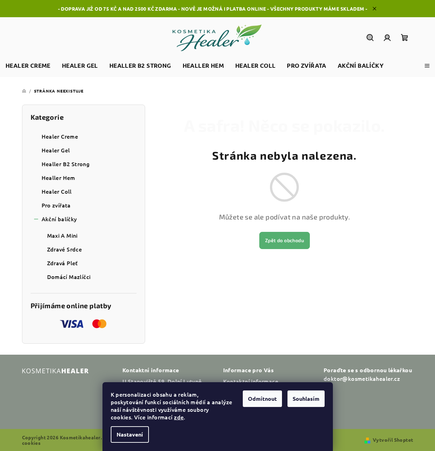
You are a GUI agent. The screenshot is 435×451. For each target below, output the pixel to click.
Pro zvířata (56, 205)
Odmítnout (262, 398)
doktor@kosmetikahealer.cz (362, 378)
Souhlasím (306, 398)
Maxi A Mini (62, 235)
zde (179, 417)
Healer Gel (56, 150)
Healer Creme (60, 136)
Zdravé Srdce (64, 249)
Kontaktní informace (251, 381)
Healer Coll (57, 191)
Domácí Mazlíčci (69, 276)
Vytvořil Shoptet (393, 440)
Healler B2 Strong (66, 164)
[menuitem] (28, 66)
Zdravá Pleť (62, 263)
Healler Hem (58, 177)
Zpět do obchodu (284, 240)
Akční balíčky (59, 219)
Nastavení (130, 434)
